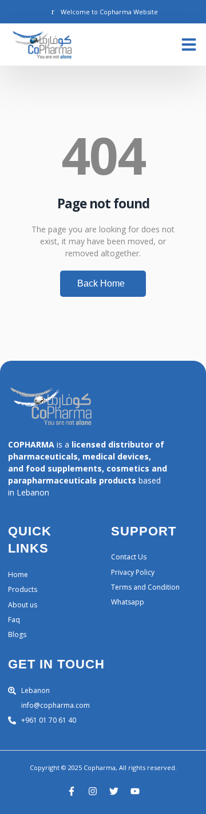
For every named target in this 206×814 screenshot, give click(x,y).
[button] (189, 45)
